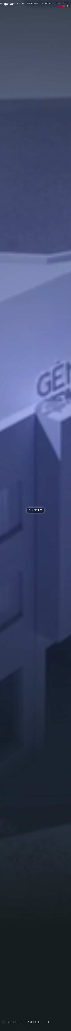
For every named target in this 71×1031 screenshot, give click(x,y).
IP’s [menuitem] (58, 3)
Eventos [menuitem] (20, 3)
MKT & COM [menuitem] (49, 3)
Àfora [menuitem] (65, 3)
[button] (68, 6)
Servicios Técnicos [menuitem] (35, 3)
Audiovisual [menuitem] (10, 3)
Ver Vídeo (37, 510)
